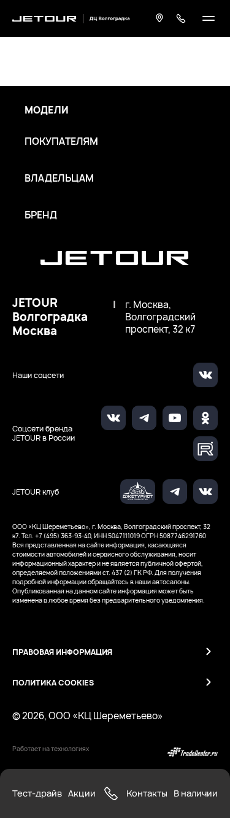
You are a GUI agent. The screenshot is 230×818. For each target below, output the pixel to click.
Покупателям (61, 142)
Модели (47, 110)
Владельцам (59, 178)
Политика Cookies (53, 682)
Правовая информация (62, 652)
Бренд (41, 215)
